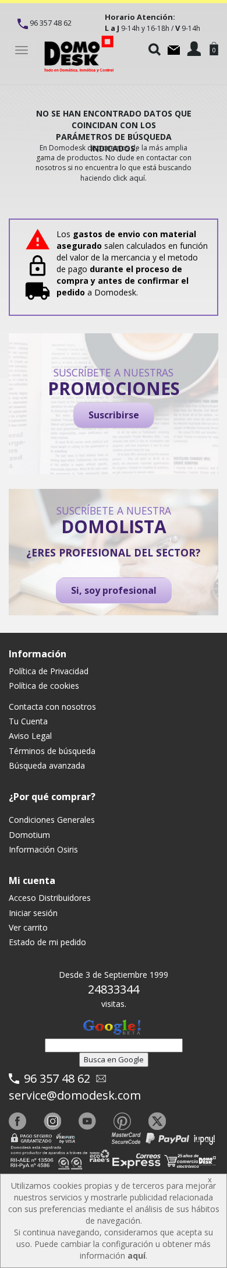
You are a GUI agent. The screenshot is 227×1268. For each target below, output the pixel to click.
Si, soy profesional (114, 590)
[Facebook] (17, 1121)
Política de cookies (44, 685)
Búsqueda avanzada (47, 765)
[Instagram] (52, 1121)
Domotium (29, 834)
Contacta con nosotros (52, 706)
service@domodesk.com (75, 1095)
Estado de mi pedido (47, 942)
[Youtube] (87, 1121)
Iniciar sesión (33, 912)
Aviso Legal (30, 735)
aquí (136, 1255)
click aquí (129, 177)
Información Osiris (43, 849)
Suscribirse (113, 414)
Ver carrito (28, 927)
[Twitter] (157, 1121)
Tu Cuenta (28, 721)
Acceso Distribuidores (50, 897)
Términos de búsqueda (52, 750)
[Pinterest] (122, 1121)
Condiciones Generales (52, 819)
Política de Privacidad (48, 671)
